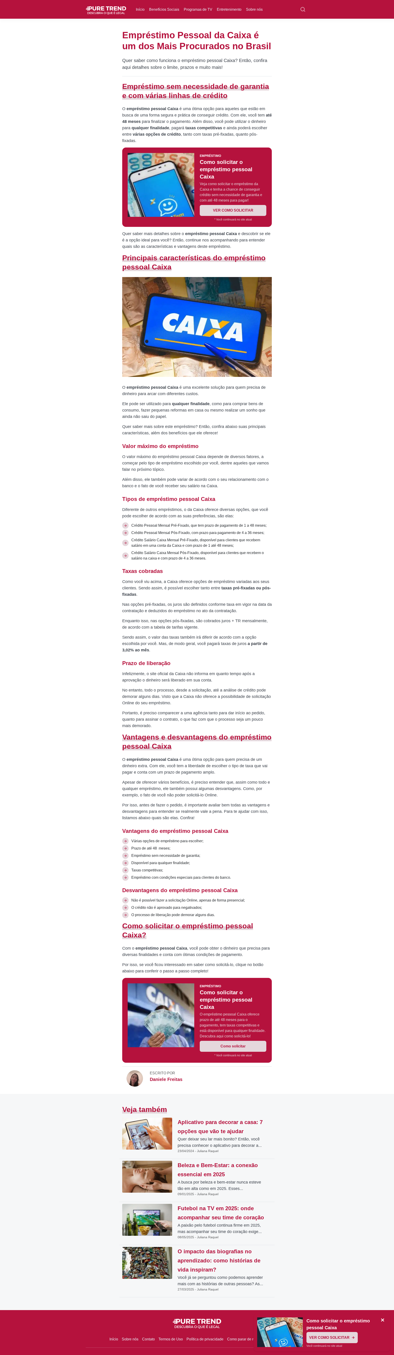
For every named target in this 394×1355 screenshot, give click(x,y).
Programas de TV (198, 9)
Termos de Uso (170, 1339)
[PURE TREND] (106, 9)
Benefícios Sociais (164, 9)
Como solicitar (233, 1046)
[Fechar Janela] (382, 1320)
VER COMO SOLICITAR (233, 210)
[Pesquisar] (302, 9)
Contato (148, 1339)
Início (140, 9)
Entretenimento (229, 9)
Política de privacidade (205, 1339)
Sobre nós (254, 9)
